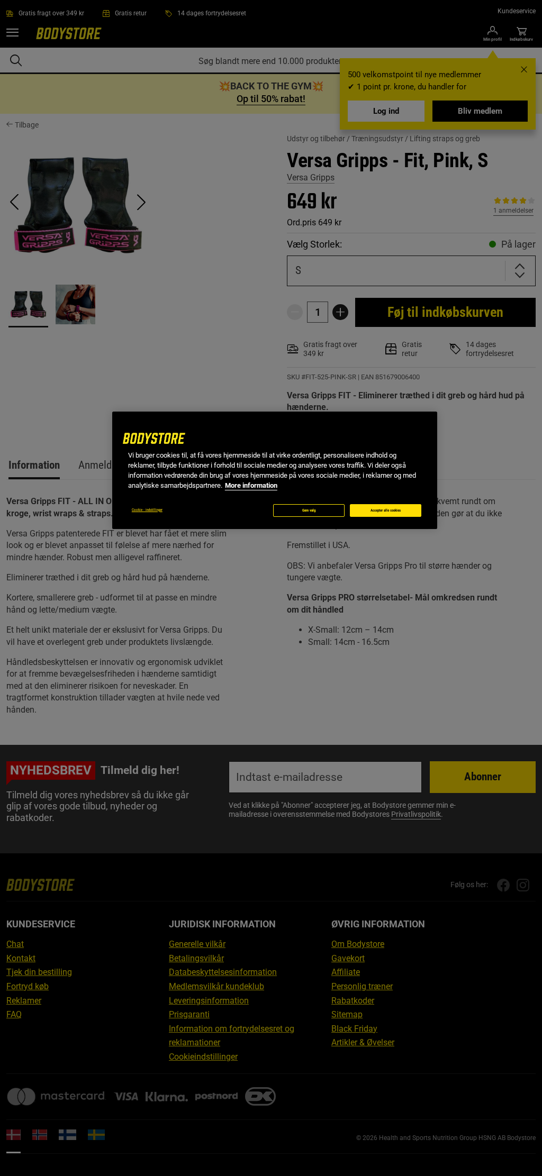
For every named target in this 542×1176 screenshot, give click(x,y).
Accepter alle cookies (386, 510)
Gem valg (309, 510)
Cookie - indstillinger (147, 510)
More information (251, 485)
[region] (274, 470)
